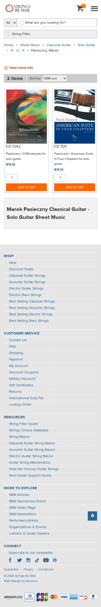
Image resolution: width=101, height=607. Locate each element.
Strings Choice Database (28, 430)
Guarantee (11, 569)
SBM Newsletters (23, 514)
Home (8, 45)
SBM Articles (19, 495)
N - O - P (17, 50)
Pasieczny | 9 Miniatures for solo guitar (26, 156)
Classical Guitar (59, 45)
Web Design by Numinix (21, 581)
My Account (18, 366)
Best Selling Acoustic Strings (32, 308)
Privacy (28, 569)
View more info (21, 68)
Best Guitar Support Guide (30, 475)
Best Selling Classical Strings (32, 301)
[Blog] (55, 561)
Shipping (16, 353)
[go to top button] (92, 516)
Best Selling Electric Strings (31, 314)
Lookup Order (20, 404)
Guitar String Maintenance (30, 462)
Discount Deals (21, 269)
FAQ (12, 346)
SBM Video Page (22, 508)
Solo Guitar (86, 45)
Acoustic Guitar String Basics (32, 450)
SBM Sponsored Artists (27, 501)
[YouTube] (46, 561)
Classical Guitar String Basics (32, 443)
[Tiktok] (37, 561)
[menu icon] (94, 9)
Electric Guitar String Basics (31, 456)
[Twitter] (19, 561)
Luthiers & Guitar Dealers (29, 533)
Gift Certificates (21, 385)
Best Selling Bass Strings (29, 321)
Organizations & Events (28, 527)
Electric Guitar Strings (26, 288)
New (12, 263)
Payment (16, 359)
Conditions (46, 569)
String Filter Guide (23, 424)
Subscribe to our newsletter (31, 553)
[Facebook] (11, 561)
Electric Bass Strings (25, 295)
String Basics (19, 437)
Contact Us (18, 340)
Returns (15, 391)
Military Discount (22, 379)
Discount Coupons (24, 372)
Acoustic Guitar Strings (27, 282)
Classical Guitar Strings (27, 275)
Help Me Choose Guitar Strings (34, 469)
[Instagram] (28, 561)
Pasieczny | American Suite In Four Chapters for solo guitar (73, 159)
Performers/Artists (23, 520)
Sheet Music (30, 45)
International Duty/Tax (26, 398)
